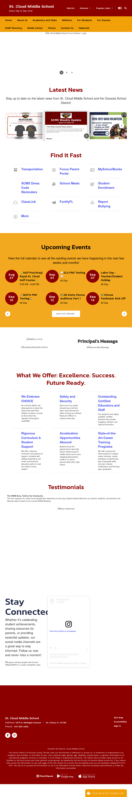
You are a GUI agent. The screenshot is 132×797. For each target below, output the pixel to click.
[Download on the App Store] (86, 776)
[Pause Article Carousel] (86, 136)
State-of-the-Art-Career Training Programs (107, 440)
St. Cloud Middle (56, 663)
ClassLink (28, 201)
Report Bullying (104, 203)
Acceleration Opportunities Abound (70, 437)
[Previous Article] (10, 125)
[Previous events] (7, 313)
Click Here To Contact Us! (108, 793)
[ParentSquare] (45, 776)
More (25, 216)
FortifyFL (66, 201)
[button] (85, 8)
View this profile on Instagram (63, 631)
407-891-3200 (21, 726)
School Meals (70, 183)
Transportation (32, 169)
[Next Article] (121, 125)
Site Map (118, 717)
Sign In (117, 726)
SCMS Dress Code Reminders (30, 187)
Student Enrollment (106, 185)
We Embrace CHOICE (30, 398)
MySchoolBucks (109, 169)
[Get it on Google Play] (65, 776)
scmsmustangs (72, 663)
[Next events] (124, 313)
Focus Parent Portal (69, 171)
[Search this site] (125, 8)
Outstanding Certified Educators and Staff (109, 403)
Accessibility (120, 721)
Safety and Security (67, 398)
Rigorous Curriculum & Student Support (31, 440)
